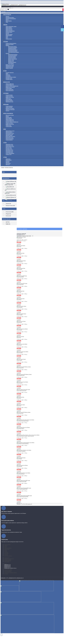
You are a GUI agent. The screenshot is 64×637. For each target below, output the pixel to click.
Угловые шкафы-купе (10, 84)
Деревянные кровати (12, 48)
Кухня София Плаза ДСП (21, 390)
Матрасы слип (11, 61)
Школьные (8, 164)
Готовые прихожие (9, 106)
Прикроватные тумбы (10, 65)
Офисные (7, 162)
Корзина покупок (7, 560)
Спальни (6, 554)
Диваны (5, 545)
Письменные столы (9, 134)
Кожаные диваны (9, 32)
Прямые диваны (9, 35)
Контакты (6, 573)
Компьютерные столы (10, 133)
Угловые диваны (9, 38)
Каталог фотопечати (10, 90)
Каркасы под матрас (10, 44)
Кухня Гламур (19, 360)
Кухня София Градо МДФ (21, 481)
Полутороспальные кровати (13, 52)
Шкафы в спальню (9, 68)
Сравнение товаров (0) (21, 233)
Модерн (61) (8, 213)
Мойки (7, 73)
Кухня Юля (19, 398)
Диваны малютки (9, 28)
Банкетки (7, 16)
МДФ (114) (8, 224)
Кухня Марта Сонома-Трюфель (23, 443)
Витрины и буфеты (9, 100)
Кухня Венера (19, 466)
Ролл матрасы (11, 63)
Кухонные (7, 161)
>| (21, 503)
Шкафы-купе (6, 549)
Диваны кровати (9, 27)
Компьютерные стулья (10, 130)
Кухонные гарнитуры (10, 72)
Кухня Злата (19, 345)
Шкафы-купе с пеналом (10, 87)
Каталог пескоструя (9, 89)
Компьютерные (8, 160)
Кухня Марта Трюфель (21, 451)
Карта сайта (6, 561)
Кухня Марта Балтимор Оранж (22, 420)
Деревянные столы (9, 144)
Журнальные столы (9, 101)
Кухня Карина (19, 329)
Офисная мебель (7, 547)
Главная (2, 167)
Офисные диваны (9, 34)
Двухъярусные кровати (12, 47)
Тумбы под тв (8, 98)
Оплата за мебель (8, 570)
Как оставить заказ (8, 569)
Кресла (7, 19)
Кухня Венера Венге (20, 473)
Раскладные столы (9, 151)
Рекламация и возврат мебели (10, 572)
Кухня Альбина (19, 352)
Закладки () (6, 557)
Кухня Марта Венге (20, 428)
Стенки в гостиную (9, 96)
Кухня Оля (19, 337)
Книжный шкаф (9, 117)
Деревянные (8, 158)
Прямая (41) (8, 203)
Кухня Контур (19, 322)
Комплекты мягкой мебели (11, 18)
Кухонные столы (9, 78)
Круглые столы (9, 147)
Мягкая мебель (7, 544)
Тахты (7, 37)
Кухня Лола (19, 254)
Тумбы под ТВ (8, 125)
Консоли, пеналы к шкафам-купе (12, 121)
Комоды (7, 116)
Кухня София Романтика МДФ (22, 496)
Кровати (7, 45)
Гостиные (6, 552)
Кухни (5, 546)
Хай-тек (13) (8, 215)
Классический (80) (9, 211)
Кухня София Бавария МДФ (22, 489)
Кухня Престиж (19, 261)
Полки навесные (9, 99)
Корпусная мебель (8, 555)
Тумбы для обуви (9, 107)
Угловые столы (8, 154)
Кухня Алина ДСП (20, 284)
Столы (5, 550)
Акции (5, 563)
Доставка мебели (7, 571)
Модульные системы (10, 115)
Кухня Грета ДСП (20, 413)
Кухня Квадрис (19, 307)
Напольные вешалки (10, 138)
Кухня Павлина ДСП (20, 375)
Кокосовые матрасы (12, 56)
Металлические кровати (12, 49)
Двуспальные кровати (12, 46)
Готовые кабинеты (9, 139)
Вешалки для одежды (10, 108)
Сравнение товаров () (9, 558)
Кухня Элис (19, 246)
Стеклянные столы (9, 152)
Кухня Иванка (19, 269)
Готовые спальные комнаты (11, 43)
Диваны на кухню (9, 29)
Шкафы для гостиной (10, 97)
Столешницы (8, 75)
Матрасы (7, 53)
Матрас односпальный (12, 58)
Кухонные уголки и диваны (11, 77)
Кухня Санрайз (19, 314)
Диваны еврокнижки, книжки (11, 26)
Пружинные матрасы (12, 62)
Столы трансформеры (10, 153)
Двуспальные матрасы (12, 55)
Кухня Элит (19, 405)
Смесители (8, 74)
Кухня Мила (19, 299)
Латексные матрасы (12, 57)
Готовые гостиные (9, 94)
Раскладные (8, 163)
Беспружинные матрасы (12, 54)
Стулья (5, 551)
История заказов (7, 559)
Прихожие (6, 553)
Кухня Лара (19, 292)
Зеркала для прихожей (10, 109)
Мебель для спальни (10, 64)
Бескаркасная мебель (10, 17)
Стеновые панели (9, 79)
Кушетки (7, 33)
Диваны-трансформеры (10, 30)
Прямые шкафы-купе (10, 83)
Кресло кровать (9, 20)
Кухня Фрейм (19, 458)
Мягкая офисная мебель (10, 136)
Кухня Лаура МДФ (20, 276)
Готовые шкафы (9, 88)
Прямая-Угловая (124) (10, 205)
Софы (7, 36)
